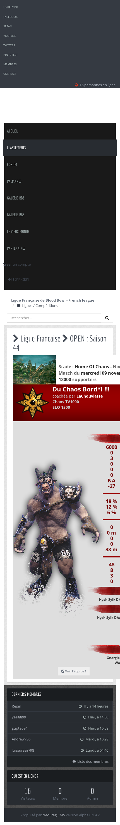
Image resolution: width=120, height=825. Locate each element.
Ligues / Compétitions (39, 305)
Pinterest (10, 55)
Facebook (10, 17)
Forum (12, 164)
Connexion (20, 279)
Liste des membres (92, 761)
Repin (16, 706)
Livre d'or (10, 7)
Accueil (12, 131)
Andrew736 (21, 739)
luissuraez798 (23, 750)
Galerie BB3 (15, 198)
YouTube (9, 36)
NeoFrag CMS (53, 814)
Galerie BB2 (15, 214)
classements (16, 147)
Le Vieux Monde (18, 231)
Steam (7, 26)
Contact (9, 74)
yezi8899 (19, 717)
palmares (14, 181)
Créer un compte (17, 264)
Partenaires (16, 248)
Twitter (9, 45)
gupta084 (19, 728)
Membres (9, 64)
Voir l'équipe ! (75, 671)
